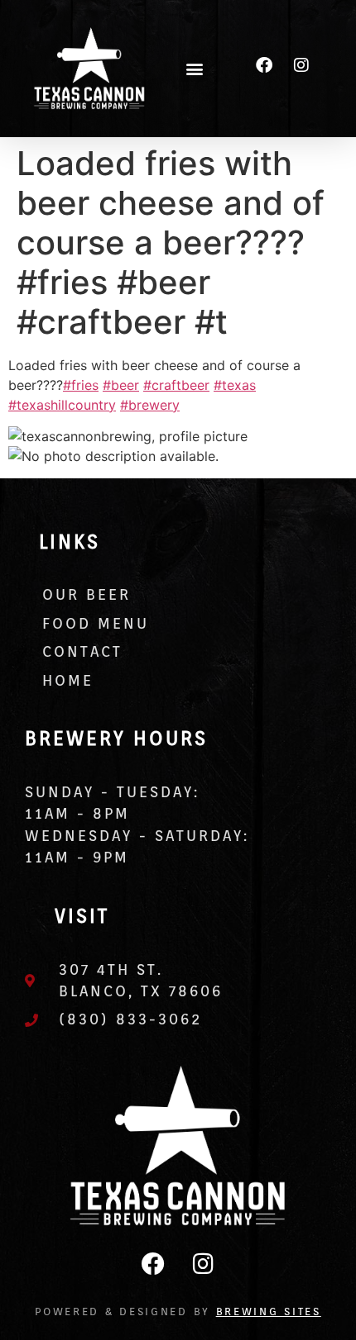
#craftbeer (176, 385)
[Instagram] (301, 65)
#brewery (150, 405)
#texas (235, 385)
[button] (194, 68)
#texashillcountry (62, 405)
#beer (121, 385)
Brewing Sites (268, 1311)
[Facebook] (264, 65)
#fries (81, 385)
